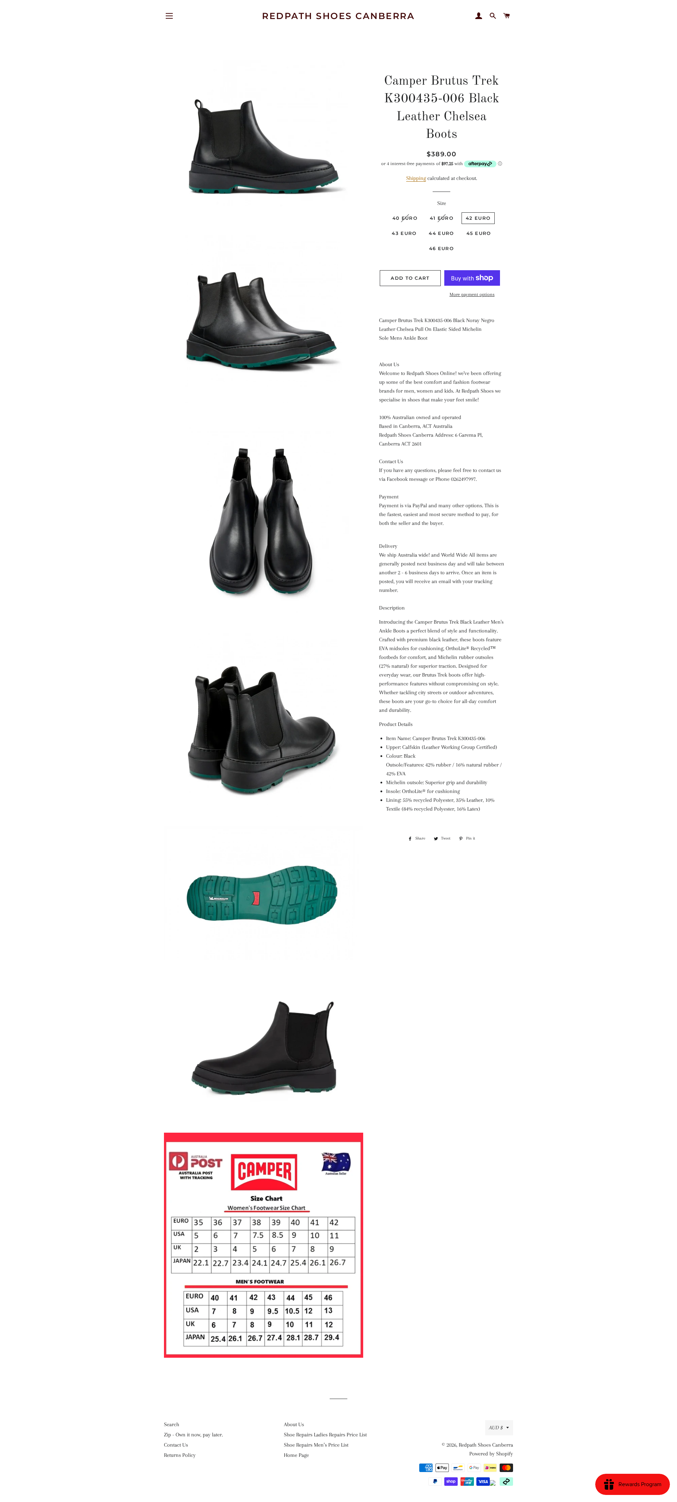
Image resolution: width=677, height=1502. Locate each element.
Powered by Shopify (491, 1453)
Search (171, 1424)
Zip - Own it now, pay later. (193, 1434)
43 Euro (404, 233)
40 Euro (404, 218)
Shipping (416, 178)
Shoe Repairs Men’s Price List (316, 1445)
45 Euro (478, 233)
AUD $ (496, 1427)
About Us (294, 1424)
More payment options (472, 294)
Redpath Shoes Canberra (338, 16)
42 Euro (478, 218)
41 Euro (441, 218)
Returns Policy (180, 1455)
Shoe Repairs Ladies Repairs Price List (325, 1434)
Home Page (296, 1455)
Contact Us (176, 1445)
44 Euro (441, 233)
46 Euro (441, 248)
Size (441, 203)
